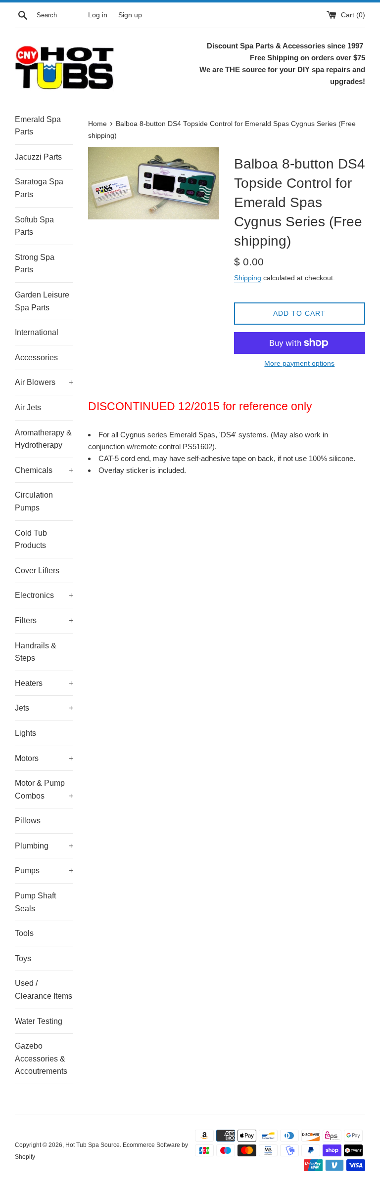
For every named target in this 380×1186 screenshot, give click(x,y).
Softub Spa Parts (34, 226)
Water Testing (38, 1021)
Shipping (247, 278)
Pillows (28, 820)
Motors (44, 758)
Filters (44, 620)
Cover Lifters (37, 570)
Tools (24, 933)
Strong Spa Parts (34, 263)
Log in (97, 15)
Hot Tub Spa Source (92, 1145)
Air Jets (28, 407)
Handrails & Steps (35, 652)
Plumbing (44, 846)
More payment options (299, 363)
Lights (25, 733)
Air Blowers (44, 382)
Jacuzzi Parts (38, 157)
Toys (23, 958)
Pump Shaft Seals (35, 902)
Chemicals (44, 470)
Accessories (36, 357)
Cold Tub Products (31, 539)
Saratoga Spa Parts (39, 188)
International (36, 332)
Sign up (130, 15)
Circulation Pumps (34, 501)
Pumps (44, 870)
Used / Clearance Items (43, 989)
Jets (44, 708)
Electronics (44, 595)
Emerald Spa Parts (38, 125)
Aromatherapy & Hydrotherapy (43, 439)
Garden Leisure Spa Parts (42, 301)
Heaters (44, 683)
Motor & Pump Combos (44, 789)
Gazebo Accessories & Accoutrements (41, 1058)
